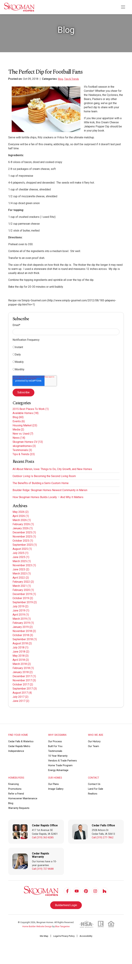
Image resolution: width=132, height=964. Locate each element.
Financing (13, 784)
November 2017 (24, 680)
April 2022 (21, 577)
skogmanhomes (24, 446)
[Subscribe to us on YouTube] (76, 891)
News (19, 437)
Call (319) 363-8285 (43, 837)
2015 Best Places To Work (31, 409)
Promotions (14, 788)
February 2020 (23, 590)
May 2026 (21, 512)
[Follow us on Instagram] (95, 891)
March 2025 (22, 561)
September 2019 (25, 602)
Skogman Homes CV (28, 441)
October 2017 (23, 684)
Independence (16, 751)
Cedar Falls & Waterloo (21, 741)
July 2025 (20, 553)
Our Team (93, 746)
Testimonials (22, 450)
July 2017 (20, 696)
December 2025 (24, 532)
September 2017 (25, 688)
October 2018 (23, 635)
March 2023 (22, 573)
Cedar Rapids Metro (19, 746)
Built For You (55, 746)
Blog (60, 79)
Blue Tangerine (62, 926)
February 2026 (23, 524)
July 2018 (20, 647)
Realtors (92, 793)
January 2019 (23, 627)
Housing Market (25, 425)
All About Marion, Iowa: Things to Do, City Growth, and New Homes (52, 469)
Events (19, 421)
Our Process (55, 741)
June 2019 (21, 610)
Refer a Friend (16, 793)
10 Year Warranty (58, 755)
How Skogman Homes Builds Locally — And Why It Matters (48, 497)
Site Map (44, 936)
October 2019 (23, 598)
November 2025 (24, 536)
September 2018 (25, 639)
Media (18, 429)
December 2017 (24, 676)
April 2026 (21, 516)
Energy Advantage (58, 770)
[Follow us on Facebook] (67, 891)
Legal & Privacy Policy (64, 936)
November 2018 (24, 631)
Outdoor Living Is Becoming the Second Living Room (44, 476)
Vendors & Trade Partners (62, 760)
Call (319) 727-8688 (43, 868)
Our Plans (53, 784)
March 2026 (22, 520)
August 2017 (22, 692)
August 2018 (22, 643)
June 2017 (21, 701)
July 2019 (20, 606)
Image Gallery (55, 788)
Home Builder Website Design (37, 926)
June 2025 (21, 557)
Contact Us (94, 784)
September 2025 (25, 544)
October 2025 (23, 540)
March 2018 (22, 664)
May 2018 (21, 655)
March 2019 (22, 618)
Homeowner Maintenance (22, 798)
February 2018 (23, 668)
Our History (94, 741)
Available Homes (25, 413)
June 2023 (21, 569)
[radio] (66, 348)
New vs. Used (23, 433)
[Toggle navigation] (123, 7)
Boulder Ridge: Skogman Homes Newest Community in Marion (50, 490)
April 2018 (21, 659)
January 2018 (23, 672)
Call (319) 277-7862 (102, 837)
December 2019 (24, 594)
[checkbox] (66, 359)
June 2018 (21, 651)
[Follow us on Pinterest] (86, 891)
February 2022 (23, 581)
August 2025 (22, 548)
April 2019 (21, 614)
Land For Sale (95, 788)
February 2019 (23, 622)
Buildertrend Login (66, 905)
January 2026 (23, 528)
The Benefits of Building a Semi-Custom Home (41, 483)
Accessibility (86, 936)
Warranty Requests (18, 808)
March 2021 (22, 585)
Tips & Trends (71, 79)
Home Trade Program (60, 765)
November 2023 (24, 565)
